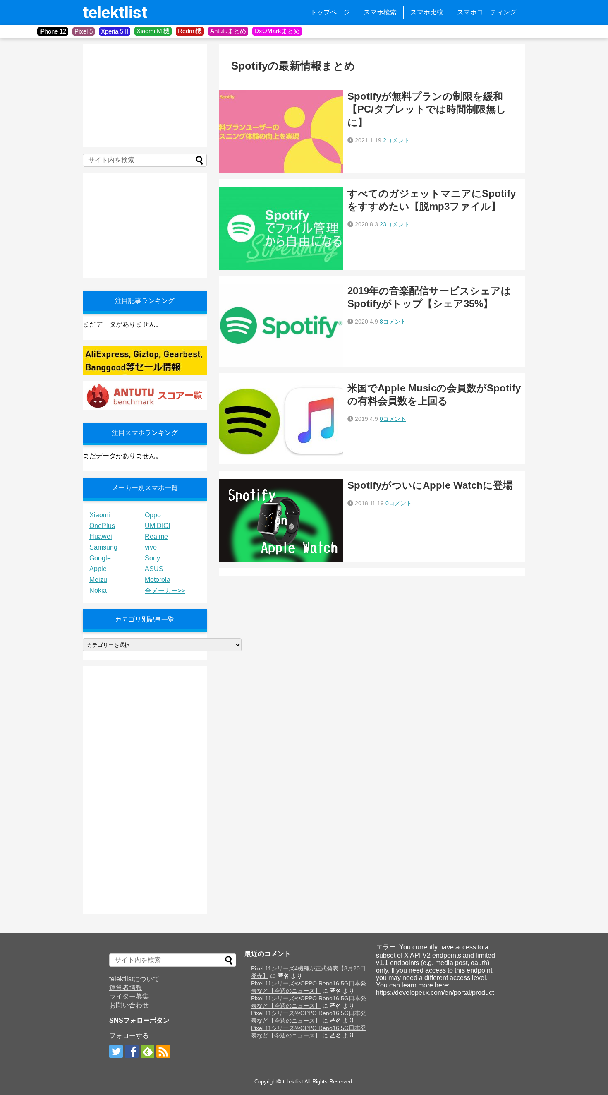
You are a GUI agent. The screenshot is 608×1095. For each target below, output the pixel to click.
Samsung (103, 547)
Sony (152, 558)
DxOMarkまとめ (277, 30)
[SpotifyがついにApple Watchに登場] (281, 520)
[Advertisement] (145, 95)
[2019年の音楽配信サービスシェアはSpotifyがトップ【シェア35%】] (281, 325)
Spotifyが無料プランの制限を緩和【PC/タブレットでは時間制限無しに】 (426, 109)
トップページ (330, 12)
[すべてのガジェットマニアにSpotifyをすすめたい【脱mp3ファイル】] (281, 228)
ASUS (154, 568)
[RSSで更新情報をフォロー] (163, 1051)
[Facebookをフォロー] (132, 1051)
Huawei (100, 536)
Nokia (98, 590)
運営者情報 (125, 987)
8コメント (393, 321)
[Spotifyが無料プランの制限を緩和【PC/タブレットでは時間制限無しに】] (281, 131)
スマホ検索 (380, 12)
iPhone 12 (52, 31)
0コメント (393, 418)
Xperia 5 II (114, 31)
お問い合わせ (129, 1005)
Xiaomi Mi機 (153, 30)
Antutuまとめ (228, 30)
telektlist (115, 12)
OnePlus (102, 525)
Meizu (98, 579)
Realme (156, 536)
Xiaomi (99, 515)
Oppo (153, 515)
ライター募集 (129, 996)
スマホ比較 (426, 12)
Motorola (157, 579)
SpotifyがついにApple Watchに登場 (430, 485)
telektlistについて (134, 978)
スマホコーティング (487, 12)
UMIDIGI (157, 525)
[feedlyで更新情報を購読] (147, 1051)
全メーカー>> (165, 590)
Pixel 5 (83, 31)
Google (100, 558)
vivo (151, 547)
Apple (98, 568)
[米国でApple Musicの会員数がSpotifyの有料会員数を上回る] (281, 423)
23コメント (394, 224)
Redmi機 (190, 30)
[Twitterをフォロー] (116, 1051)
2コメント (396, 140)
